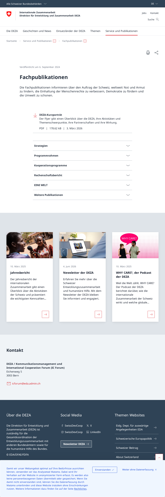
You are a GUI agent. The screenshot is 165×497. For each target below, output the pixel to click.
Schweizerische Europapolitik (134, 438)
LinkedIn (95, 432)
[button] (12, 30)
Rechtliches (80, 488)
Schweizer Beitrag (127, 448)
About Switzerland (127, 457)
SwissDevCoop (74, 425)
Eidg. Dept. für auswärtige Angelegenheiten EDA (132, 427)
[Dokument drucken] (148, 52)
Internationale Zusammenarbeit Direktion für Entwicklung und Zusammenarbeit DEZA (49, 14)
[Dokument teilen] (156, 52)
